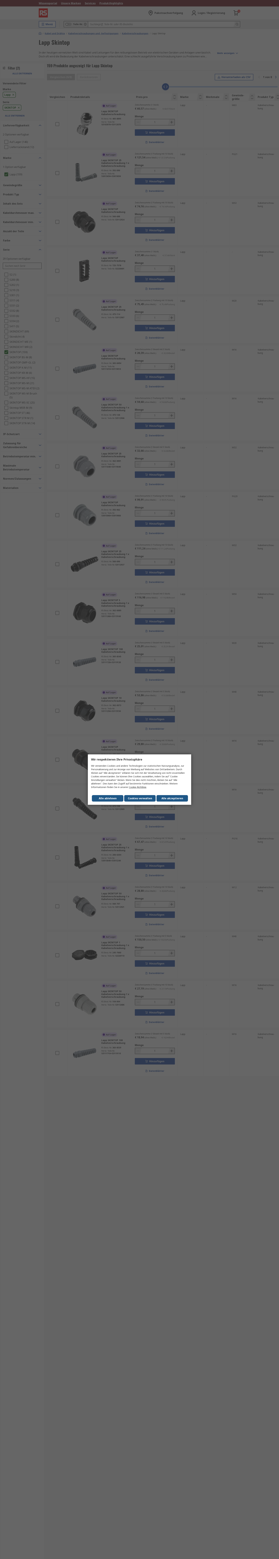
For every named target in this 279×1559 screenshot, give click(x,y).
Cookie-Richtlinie (137, 787)
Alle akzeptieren (172, 798)
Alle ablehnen (108, 798)
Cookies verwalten (140, 798)
